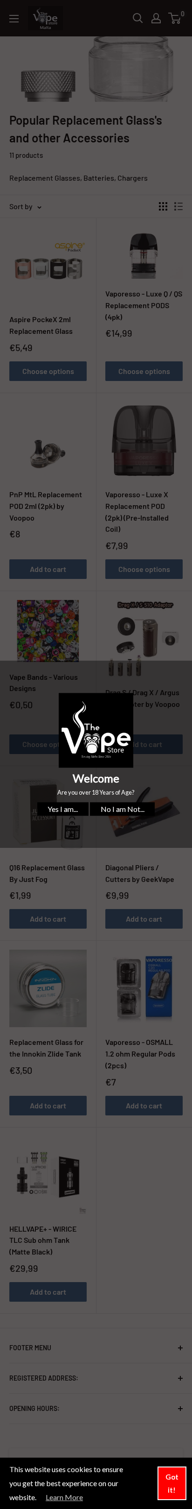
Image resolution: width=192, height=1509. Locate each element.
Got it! (171, 1483)
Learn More (64, 1497)
